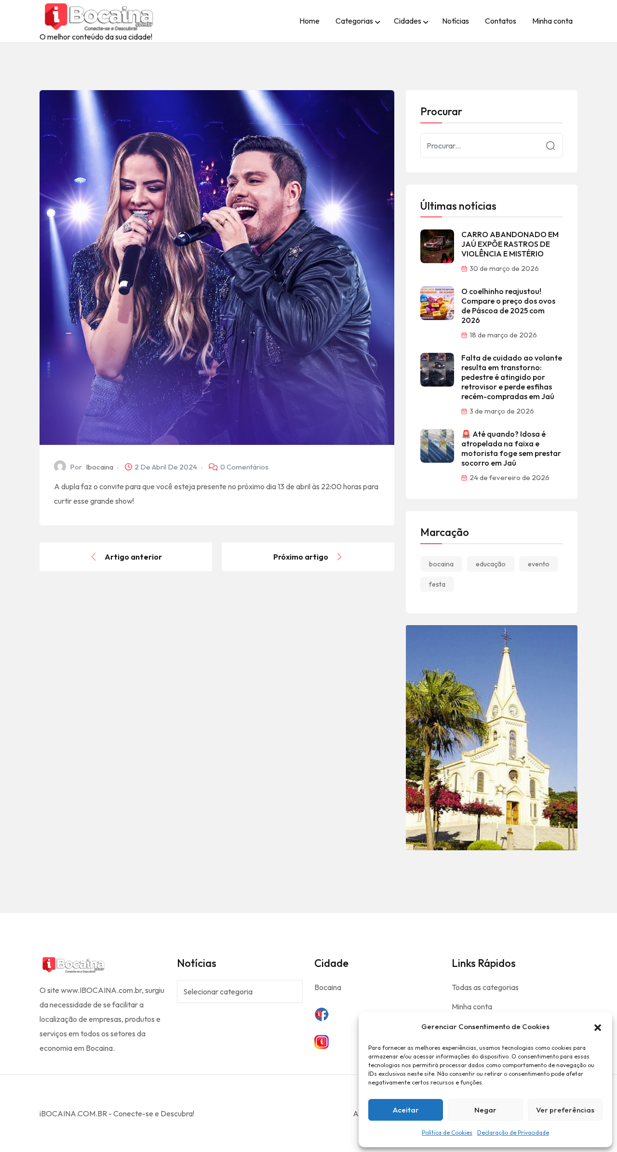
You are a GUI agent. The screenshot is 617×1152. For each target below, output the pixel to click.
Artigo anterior (133, 557)
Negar (485, 1109)
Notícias (455, 21)
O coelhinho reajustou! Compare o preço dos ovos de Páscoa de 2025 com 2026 (508, 305)
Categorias (354, 21)
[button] (598, 1026)
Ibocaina (99, 466)
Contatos (500, 21)
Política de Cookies (447, 1132)
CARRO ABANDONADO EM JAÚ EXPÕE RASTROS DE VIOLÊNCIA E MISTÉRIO (510, 243)
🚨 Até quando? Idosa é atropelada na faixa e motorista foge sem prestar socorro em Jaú (511, 448)
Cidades (407, 21)
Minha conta (552, 21)
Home (309, 21)
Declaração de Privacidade (513, 1132)
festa (437, 584)
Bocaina (327, 987)
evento (539, 564)
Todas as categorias (485, 987)
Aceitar (406, 1109)
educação (491, 564)
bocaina (441, 564)
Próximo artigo (300, 557)
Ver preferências (565, 1109)
